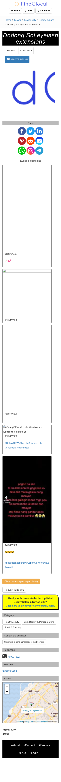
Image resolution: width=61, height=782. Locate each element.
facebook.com (10, 670)
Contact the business (18, 59)
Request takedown (14, 589)
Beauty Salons (46, 20)
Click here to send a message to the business (24, 642)
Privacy (45, 745)
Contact (30, 745)
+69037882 (14, 656)
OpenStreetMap (41, 721)
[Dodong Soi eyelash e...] (32, 704)
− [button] (7, 692)
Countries (44, 10)
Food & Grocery (13, 627)
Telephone (27, 50)
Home (16, 10)
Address (11, 50)
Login (34, 753)
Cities (29, 10)
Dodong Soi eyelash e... (32, 710)
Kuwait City (30, 20)
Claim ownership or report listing (21, 581)
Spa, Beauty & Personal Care (39, 622)
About (16, 745)
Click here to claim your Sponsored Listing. (30, 605)
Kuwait (17, 20)
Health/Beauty (12, 622)
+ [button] (7, 687)
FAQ (23, 753)
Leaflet (20, 721)
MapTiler (29, 721)
